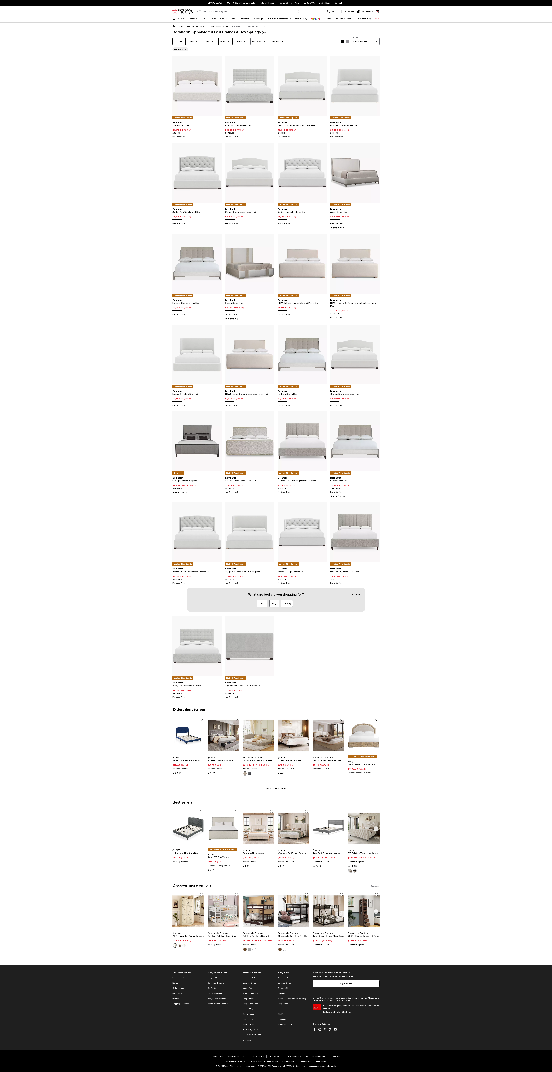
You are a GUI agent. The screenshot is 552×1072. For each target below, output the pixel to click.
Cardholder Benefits (216, 983)
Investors (281, 993)
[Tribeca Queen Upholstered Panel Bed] (249, 354)
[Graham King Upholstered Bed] (354, 354)
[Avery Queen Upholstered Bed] (197, 646)
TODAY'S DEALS (214, 3)
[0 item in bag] (377, 11)
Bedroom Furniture (214, 26)
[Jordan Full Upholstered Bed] (302, 532)
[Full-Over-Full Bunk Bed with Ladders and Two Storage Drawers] (258, 911)
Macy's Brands (249, 999)
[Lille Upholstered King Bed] (197, 441)
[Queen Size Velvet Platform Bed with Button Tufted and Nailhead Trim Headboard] (188, 735)
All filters (356, 594)
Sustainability (283, 1019)
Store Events (248, 1019)
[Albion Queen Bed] (354, 173)
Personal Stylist (249, 1009)
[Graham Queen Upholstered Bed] (249, 173)
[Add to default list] (201, 719)
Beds (227, 26)
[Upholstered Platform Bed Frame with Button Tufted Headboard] (188, 828)
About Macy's (283, 978)
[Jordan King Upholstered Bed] (197, 173)
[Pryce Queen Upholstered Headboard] (249, 646)
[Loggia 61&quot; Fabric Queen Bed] (354, 86)
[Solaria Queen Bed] (249, 264)
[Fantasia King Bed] (354, 441)
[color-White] (350, 871)
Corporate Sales (284, 983)
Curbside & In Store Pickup (254, 978)
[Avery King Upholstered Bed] (249, 86)
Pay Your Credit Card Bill (218, 1004)
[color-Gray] (249, 773)
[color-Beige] (245, 773)
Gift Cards (212, 988)
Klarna (175, 983)
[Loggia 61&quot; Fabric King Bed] (197, 354)
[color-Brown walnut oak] (179, 945)
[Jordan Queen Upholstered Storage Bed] (197, 532)
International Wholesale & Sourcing (292, 999)
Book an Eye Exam (250, 1030)
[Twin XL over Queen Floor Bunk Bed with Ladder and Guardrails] (328, 911)
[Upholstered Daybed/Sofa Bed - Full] (258, 735)
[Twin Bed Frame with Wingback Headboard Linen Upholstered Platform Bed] (328, 828)
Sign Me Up (346, 983)
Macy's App (247, 988)
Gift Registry (248, 1040)
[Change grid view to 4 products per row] (342, 42)
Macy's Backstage (250, 993)
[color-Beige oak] (175, 945)
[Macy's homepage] (174, 27)
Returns (175, 999)
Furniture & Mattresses (195, 26)
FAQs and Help (178, 978)
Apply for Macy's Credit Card (219, 978)
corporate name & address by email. (321, 1066)
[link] (197, 129)
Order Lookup (178, 988)
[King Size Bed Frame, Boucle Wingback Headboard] (328, 735)
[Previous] (176, 86)
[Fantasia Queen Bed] (302, 354)
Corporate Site (283, 988)
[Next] (218, 86)
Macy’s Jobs (283, 1004)
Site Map (281, 1014)
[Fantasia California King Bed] (197, 264)
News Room (283, 1009)
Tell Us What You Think (252, 1035)
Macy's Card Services (217, 999)
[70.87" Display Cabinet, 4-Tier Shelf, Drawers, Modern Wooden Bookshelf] (363, 911)
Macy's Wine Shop (250, 1004)
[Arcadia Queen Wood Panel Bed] (249, 441)
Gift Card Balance (215, 993)
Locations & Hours (250, 983)
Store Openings (249, 1024)
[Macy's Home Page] (182, 11)
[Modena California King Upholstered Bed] (302, 441)
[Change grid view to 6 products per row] (347, 41)
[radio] (245, 773)
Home (180, 26)
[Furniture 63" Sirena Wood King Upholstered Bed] (363, 735)
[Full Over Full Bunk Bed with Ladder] (223, 911)
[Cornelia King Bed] (197, 86)
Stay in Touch (248, 1014)
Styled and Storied (285, 1024)
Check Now (346, 1012)
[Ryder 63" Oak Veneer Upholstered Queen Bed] (223, 828)
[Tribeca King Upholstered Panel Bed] (302, 264)
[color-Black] (354, 871)
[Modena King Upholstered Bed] (354, 532)
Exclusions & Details (331, 1012)
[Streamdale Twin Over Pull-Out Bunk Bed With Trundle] (293, 911)
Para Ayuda (177, 993)
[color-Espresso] (245, 949)
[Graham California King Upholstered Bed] (302, 86)
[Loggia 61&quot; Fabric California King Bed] (249, 532)
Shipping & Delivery (180, 1004)
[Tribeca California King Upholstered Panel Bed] (354, 264)
